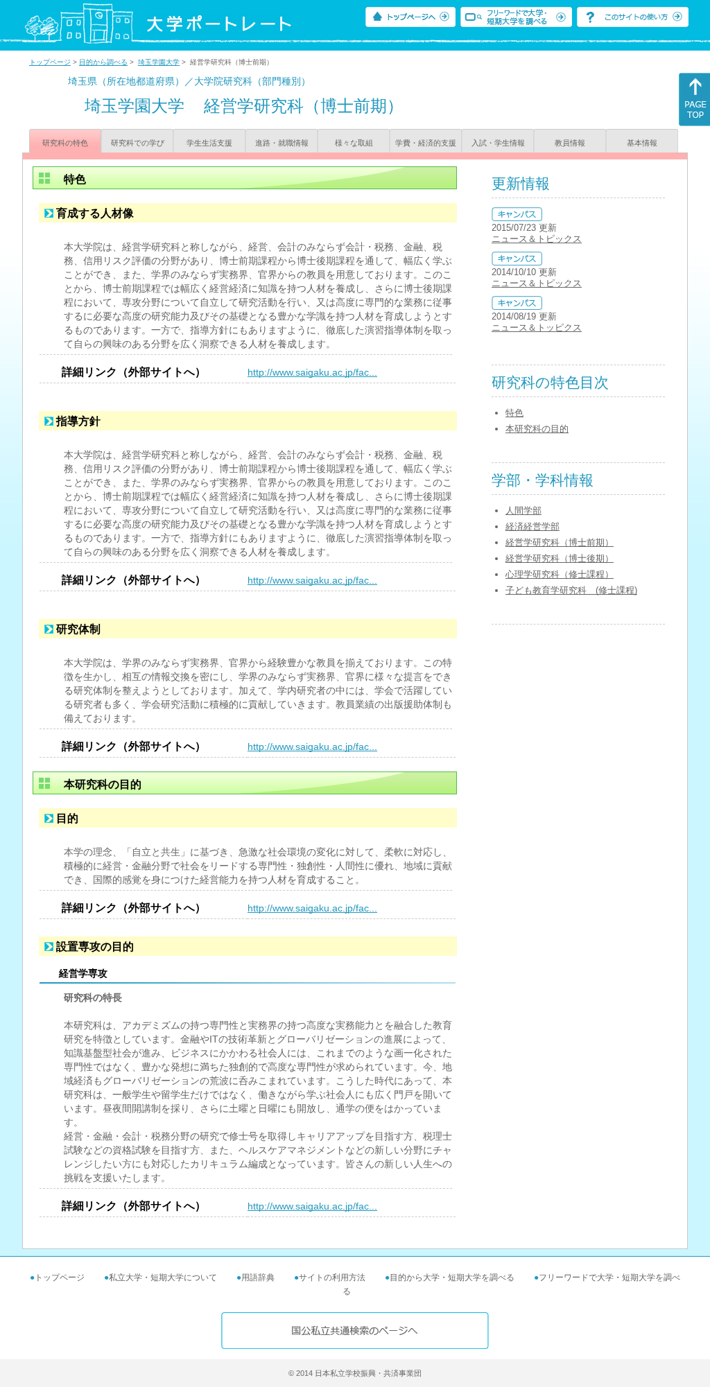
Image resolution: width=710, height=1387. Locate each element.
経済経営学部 (532, 526)
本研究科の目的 (537, 429)
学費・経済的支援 (425, 143)
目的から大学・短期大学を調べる (452, 1277)
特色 (514, 413)
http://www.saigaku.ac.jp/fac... (312, 372)
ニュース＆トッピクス (537, 327)
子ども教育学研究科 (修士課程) (571, 590)
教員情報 (570, 143)
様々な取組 (354, 143)
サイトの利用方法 (332, 1277)
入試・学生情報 (498, 143)
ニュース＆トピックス (537, 239)
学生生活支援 (209, 143)
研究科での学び (137, 143)
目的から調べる (103, 62)
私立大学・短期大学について (163, 1277)
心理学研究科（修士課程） (559, 574)
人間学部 (523, 510)
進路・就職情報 (282, 143)
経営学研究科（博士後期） (559, 558)
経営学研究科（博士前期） (559, 542)
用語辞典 (258, 1277)
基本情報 (642, 143)
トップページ (50, 62)
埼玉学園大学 (159, 62)
